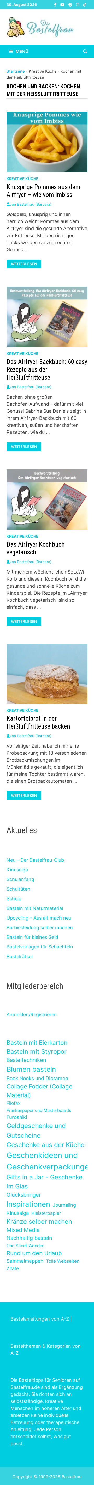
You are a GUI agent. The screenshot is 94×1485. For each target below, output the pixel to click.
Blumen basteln (31, 1069)
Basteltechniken (26, 1060)
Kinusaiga (17, 869)
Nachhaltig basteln (29, 1238)
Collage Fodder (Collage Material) (39, 1091)
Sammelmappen (25, 1261)
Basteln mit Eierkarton (37, 1042)
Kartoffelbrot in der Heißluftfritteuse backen (38, 722)
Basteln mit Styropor (37, 1051)
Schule (14, 898)
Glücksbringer (24, 1195)
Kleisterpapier (46, 1213)
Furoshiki (17, 1117)
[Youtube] (63, 4)
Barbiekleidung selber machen (40, 927)
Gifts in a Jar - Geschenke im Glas (45, 1181)
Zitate (13, 1268)
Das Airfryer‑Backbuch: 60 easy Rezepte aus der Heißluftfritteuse (47, 369)
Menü (21, 51)
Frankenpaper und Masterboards (39, 1110)
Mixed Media (23, 1230)
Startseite (16, 71)
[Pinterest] (71, 4)
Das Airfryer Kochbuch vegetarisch (36, 548)
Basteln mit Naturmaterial (35, 908)
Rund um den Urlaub (34, 1253)
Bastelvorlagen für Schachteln (40, 947)
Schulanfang (20, 879)
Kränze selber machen (39, 1221)
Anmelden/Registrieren (32, 1014)
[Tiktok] (84, 4)
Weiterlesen (24, 264)
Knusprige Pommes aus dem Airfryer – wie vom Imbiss (43, 191)
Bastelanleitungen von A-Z (39, 1319)
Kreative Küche (22, 178)
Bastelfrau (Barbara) (34, 204)
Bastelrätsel (19, 956)
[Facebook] (56, 4)
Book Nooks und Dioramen (37, 1078)
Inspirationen (28, 1204)
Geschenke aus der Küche (45, 1145)
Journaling (64, 1205)
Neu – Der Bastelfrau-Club (35, 860)
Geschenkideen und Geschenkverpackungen (50, 1161)
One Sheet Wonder (25, 1245)
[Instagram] (78, 4)
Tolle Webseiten (62, 1261)
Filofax (13, 1103)
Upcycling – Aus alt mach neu (39, 918)
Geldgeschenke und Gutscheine (36, 1130)
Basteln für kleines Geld (32, 937)
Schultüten (18, 889)
